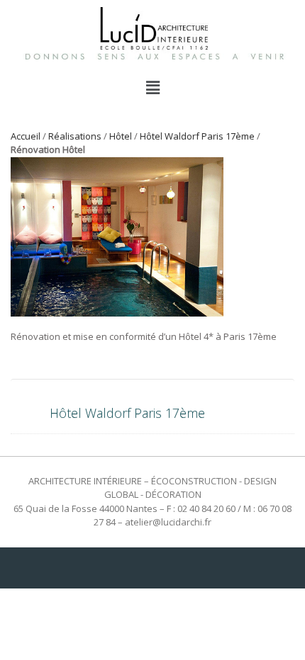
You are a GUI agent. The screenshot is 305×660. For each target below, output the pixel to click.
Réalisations (74, 136)
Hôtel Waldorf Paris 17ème (197, 136)
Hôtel (120, 136)
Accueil (25, 136)
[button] (152, 87)
